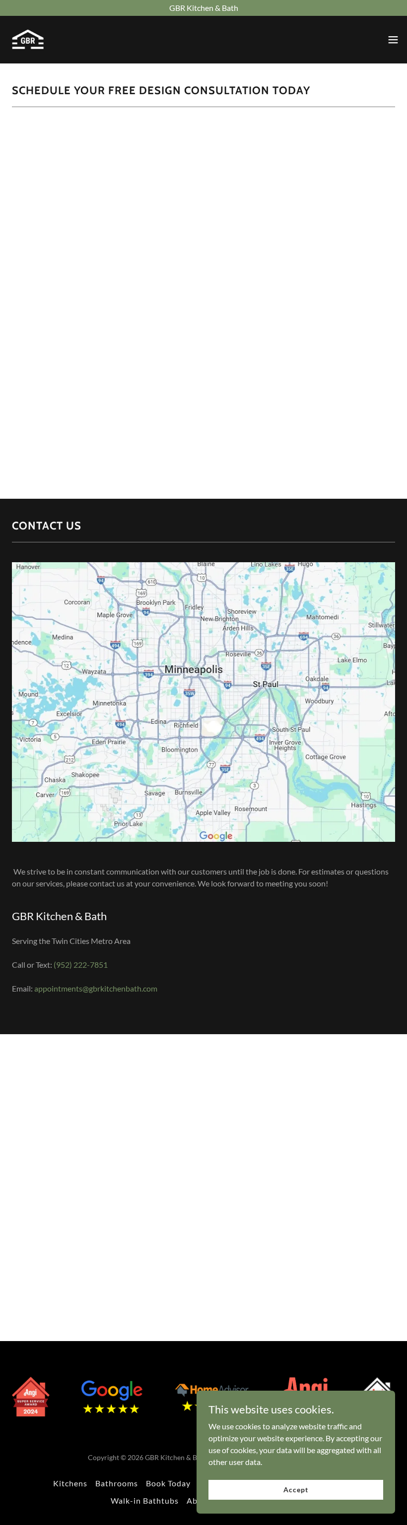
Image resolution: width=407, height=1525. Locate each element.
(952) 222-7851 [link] (81, 964)
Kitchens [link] (70, 1483)
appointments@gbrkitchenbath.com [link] (95, 988)
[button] (393, 40)
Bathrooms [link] (116, 1483)
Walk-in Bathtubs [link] (145, 1500)
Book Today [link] (168, 1483)
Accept (295, 1489)
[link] (28, 39)
